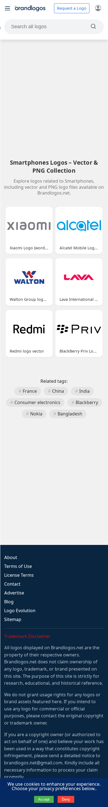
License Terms (19, 575)
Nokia (36, 414)
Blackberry (87, 402)
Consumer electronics (37, 402)
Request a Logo (71, 8)
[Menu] (7, 8)
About (10, 557)
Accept (44, 799)
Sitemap (12, 619)
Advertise (14, 593)
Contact (12, 584)
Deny (66, 799)
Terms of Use (18, 566)
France (30, 391)
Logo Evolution (19, 611)
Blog (9, 602)
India (84, 391)
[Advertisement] (54, 99)
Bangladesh (70, 414)
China (58, 391)
